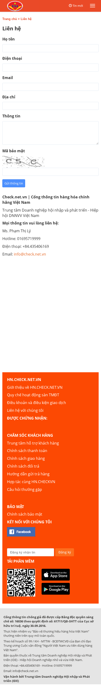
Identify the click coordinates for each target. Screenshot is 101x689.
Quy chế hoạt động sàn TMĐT (33, 394)
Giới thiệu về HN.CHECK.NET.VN (34, 387)
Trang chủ (9, 19)
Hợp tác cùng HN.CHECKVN (31, 481)
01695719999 (63, 665)
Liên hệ (26, 19)
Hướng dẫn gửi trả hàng (28, 474)
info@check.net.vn (30, 254)
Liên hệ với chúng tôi (25, 410)
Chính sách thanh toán (27, 450)
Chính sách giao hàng (26, 458)
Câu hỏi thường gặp (24, 489)
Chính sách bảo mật (24, 514)
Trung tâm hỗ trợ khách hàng (33, 443)
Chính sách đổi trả (23, 466)
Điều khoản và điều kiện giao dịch (36, 402)
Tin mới (78, 6)
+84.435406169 (29, 665)
